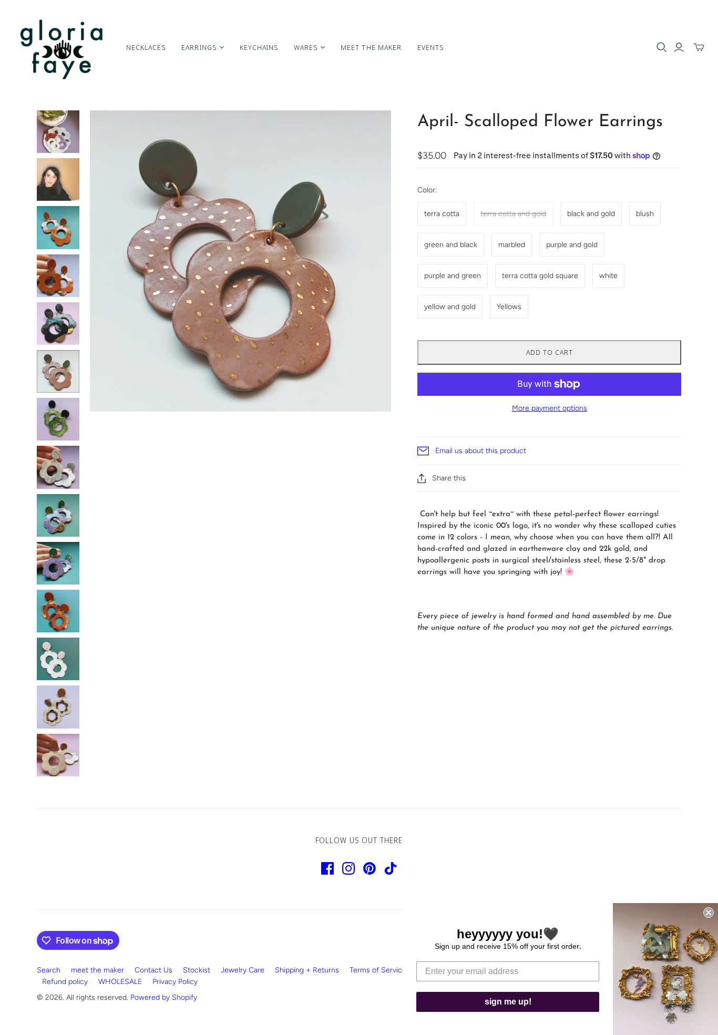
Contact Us (153, 970)
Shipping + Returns (307, 970)
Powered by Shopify (163, 997)
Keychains (259, 47)
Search (48, 970)
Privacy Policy (175, 981)
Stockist (196, 970)
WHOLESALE (120, 981)
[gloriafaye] (62, 47)
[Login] (678, 47)
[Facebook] (327, 868)
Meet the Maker (371, 47)
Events (430, 47)
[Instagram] (348, 868)
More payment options (549, 408)
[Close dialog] (708, 912)
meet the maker (97, 970)
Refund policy (65, 981)
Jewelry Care (242, 970)
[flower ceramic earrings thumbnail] (58, 131)
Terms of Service (378, 970)
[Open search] (662, 47)
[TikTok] (390, 868)
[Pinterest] (369, 868)
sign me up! (508, 1001)
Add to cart (549, 352)
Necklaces (146, 47)
